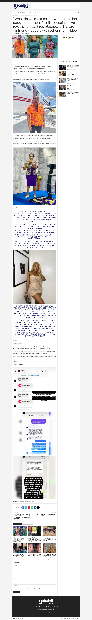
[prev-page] (54, 524)
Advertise (74, 0)
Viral (38, 0)
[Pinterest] (29, 507)
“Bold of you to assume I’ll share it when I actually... (72, 87)
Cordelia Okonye (28, 501)
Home (25, 0)
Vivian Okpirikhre (17, 33)
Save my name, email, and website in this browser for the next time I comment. (30, 588)
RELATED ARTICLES (17, 523)
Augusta (22, 501)
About (62, 618)
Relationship (55, 0)
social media (44, 71)
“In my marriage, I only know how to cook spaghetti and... (72, 73)
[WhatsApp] (32, 507)
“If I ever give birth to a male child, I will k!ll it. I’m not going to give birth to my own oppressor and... (34, 556)
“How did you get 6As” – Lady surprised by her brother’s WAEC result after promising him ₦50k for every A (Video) (34, 539)
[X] (26, 507)
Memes (63, 0)
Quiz (60, 0)
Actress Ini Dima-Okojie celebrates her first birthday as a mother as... (73, 80)
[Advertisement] (55, 6)
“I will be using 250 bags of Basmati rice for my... (73, 93)
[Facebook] (22, 507)
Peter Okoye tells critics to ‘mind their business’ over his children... (73, 66)
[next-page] (55, 524)
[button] (78, 12)
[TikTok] (46, 612)
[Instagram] (43, 612)
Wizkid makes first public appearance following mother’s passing (46, 515)
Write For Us (71, 618)
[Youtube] (52, 612)
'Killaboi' (18, 501)
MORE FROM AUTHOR (27, 523)
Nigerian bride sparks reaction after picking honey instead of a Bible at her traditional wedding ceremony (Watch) (19, 539)
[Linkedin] (35, 507)
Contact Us (68, 0)
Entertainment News (31, 0)
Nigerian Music (48, 0)
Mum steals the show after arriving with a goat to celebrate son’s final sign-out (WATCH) (49, 538)
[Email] (38, 507)
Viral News (33, 12)
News (39, 12)
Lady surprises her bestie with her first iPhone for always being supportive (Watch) (18, 556)
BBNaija (42, 0)
